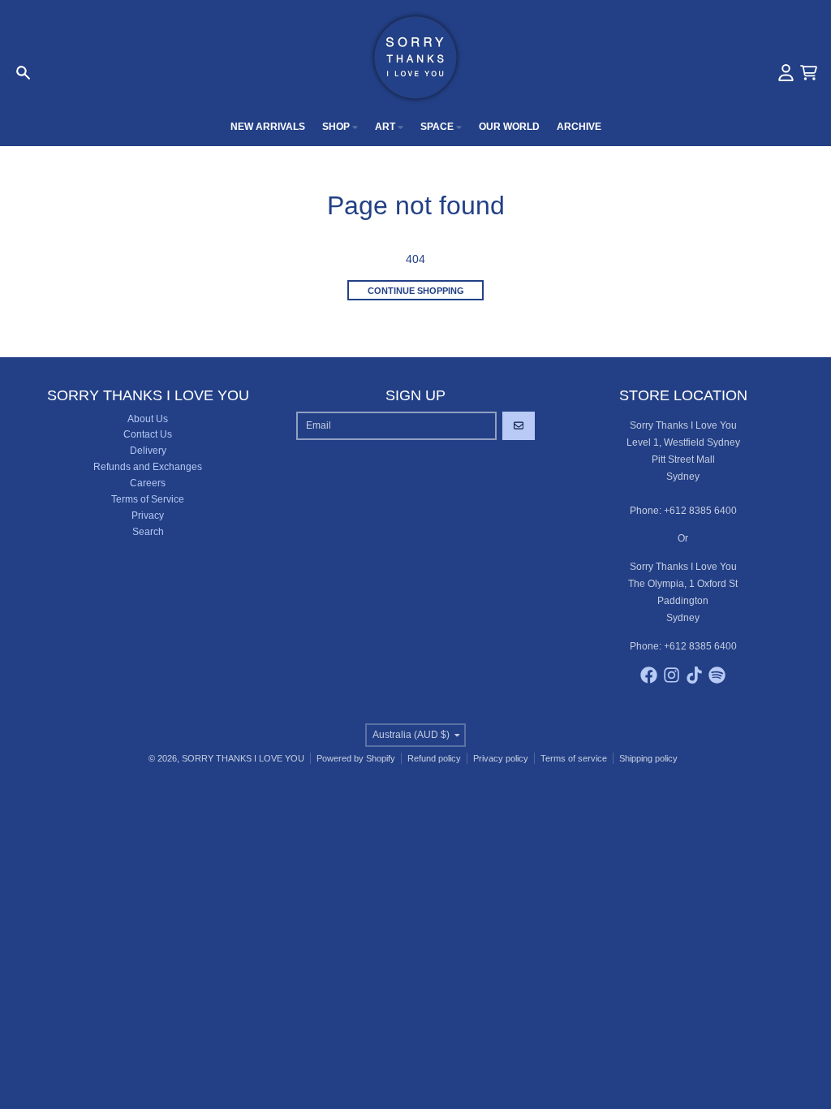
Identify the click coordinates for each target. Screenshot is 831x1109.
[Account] (785, 72)
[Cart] (808, 72)
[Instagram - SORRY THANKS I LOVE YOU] (671, 675)
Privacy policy (500, 758)
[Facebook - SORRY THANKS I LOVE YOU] (648, 675)
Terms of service (573, 758)
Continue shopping (416, 291)
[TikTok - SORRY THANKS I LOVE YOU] (694, 675)
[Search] (23, 72)
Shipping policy (648, 758)
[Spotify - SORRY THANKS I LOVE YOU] (717, 675)
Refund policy (434, 758)
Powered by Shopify (355, 758)
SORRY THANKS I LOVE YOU (243, 758)
